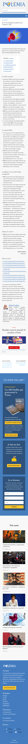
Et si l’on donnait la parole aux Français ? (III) (14, 265)
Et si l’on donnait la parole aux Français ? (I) (13, 261)
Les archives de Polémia (9, 720)
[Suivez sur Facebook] (7, 732)
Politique (5, 695)
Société (4, 697)
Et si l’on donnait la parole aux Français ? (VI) (14, 275)
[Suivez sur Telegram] (6, 729)
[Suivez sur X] (15, 729)
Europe (4, 699)
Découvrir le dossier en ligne (13, 422)
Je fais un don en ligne (14, 465)
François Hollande (11, 349)
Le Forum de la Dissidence (9, 714)
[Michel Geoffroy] (5, 309)
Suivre (10, 729)
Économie (5, 701)
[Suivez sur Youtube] (15, 732)
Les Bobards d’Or (7, 712)
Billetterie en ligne (14, 347)
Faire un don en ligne (11, 435)
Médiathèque (6, 705)
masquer (11, 58)
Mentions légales (14, 742)
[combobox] (14, 10)
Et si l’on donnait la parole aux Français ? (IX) (14, 281)
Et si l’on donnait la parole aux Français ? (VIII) (14, 279)
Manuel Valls (19, 349)
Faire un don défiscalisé (9, 687)
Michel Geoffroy (14, 305)
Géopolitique (6, 703)
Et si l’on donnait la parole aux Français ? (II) (14, 263)
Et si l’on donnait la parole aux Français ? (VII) (14, 277)
